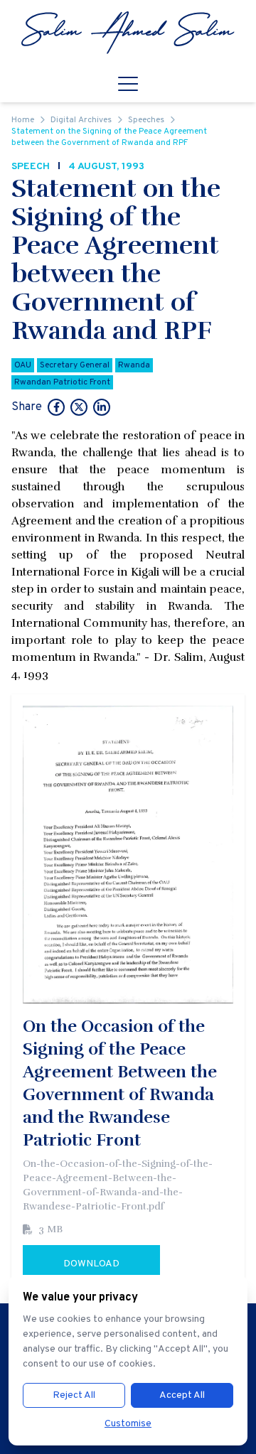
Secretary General (75, 365)
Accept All (182, 1395)
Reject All (74, 1395)
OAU (22, 365)
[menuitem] (128, 32)
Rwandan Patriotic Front (62, 382)
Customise (128, 1424)
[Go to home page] (128, 32)
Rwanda (134, 365)
